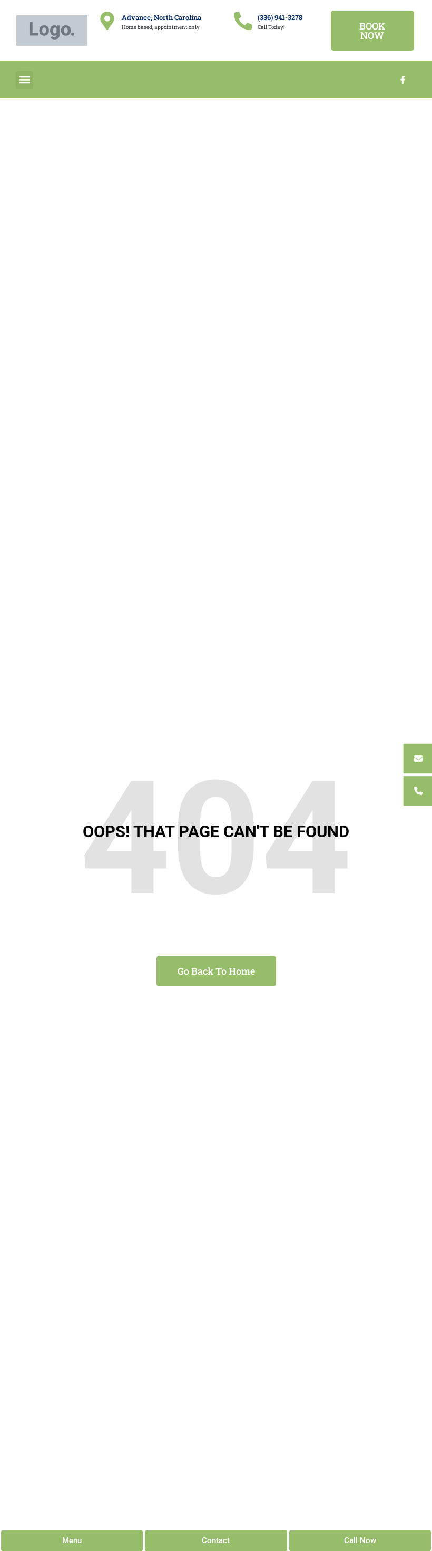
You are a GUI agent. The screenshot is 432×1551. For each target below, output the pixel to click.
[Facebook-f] (403, 79)
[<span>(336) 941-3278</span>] (243, 21)
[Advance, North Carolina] (107, 21)
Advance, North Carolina (161, 17)
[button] (24, 80)
